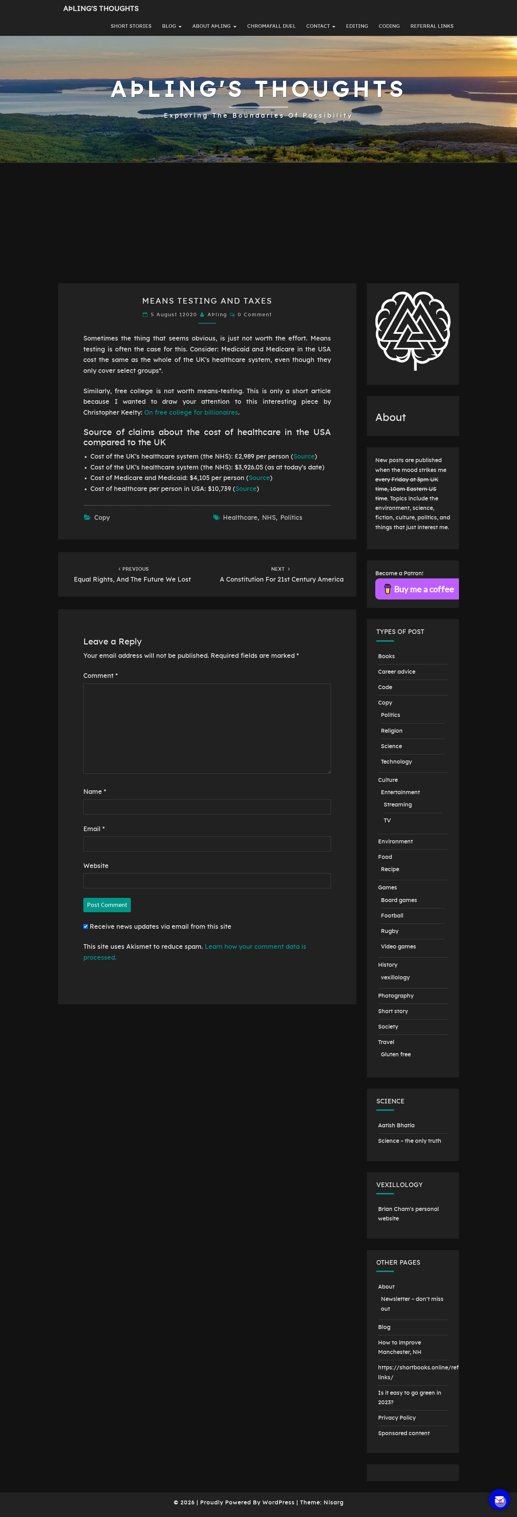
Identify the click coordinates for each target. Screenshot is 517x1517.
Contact (318, 26)
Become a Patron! (399, 573)
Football (392, 916)
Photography (396, 996)
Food (385, 857)
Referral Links (432, 26)
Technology (396, 762)
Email (94, 829)
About (386, 1287)
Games (387, 887)
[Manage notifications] (500, 1501)
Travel (386, 1042)
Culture (388, 780)
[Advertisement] (258, 230)
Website (96, 866)
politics (291, 518)
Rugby (389, 931)
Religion (392, 731)
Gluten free (396, 1054)
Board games (399, 900)
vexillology (395, 977)
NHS (269, 518)
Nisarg (334, 1502)
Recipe (390, 869)
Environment (395, 841)
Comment (100, 676)
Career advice (396, 672)
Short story (393, 1011)
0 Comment (255, 314)
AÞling (217, 314)
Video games (398, 946)
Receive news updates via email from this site (159, 927)
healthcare (240, 518)
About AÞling (211, 26)
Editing (357, 26)
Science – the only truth (409, 1141)
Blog (169, 26)
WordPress (278, 1502)
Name (94, 792)
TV (387, 820)
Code (385, 687)
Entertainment (400, 792)
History (387, 965)
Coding (389, 26)
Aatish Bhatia (396, 1125)
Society (388, 1027)
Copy (102, 518)
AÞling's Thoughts (101, 8)
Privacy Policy (397, 1418)
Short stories (131, 26)
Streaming (398, 805)
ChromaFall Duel (271, 26)
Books (386, 656)
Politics (390, 715)
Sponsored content (404, 1433)
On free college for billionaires (191, 413)
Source (304, 457)
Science (391, 746)
